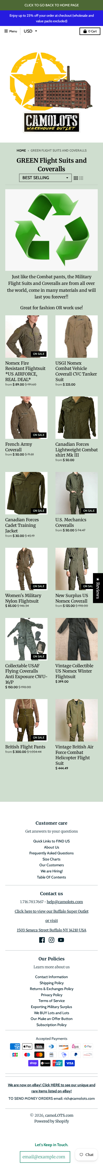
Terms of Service (52, 1000)
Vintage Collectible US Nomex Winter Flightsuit (74, 671)
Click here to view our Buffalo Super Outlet (51, 911)
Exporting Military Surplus (51, 1006)
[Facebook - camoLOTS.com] (42, 940)
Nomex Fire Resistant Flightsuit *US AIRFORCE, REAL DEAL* (25, 371)
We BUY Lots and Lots (51, 1012)
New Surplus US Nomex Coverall (71, 598)
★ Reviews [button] (98, 588)
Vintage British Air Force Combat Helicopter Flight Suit (74, 755)
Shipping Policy (52, 982)
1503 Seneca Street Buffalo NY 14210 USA (51, 930)
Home (21, 150)
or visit (51, 920)
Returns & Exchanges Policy (51, 988)
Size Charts (51, 859)
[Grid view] (76, 178)
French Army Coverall (18, 446)
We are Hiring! (52, 871)
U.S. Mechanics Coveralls (70, 522)
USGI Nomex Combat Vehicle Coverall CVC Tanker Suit (76, 371)
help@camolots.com (65, 901)
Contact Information (51, 976)
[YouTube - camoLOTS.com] (61, 940)
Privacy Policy (51, 994)
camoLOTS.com (59, 1115)
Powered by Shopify (51, 1121)
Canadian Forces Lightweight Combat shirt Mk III (76, 449)
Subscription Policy (51, 1024)
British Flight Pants (25, 746)
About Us (51, 847)
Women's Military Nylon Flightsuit (23, 598)
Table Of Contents (51, 877)
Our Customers (51, 865)
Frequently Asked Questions (51, 853)
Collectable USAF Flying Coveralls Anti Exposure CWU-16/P (26, 674)
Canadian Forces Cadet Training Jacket (22, 525)
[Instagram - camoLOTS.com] (51, 940)
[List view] (81, 178)
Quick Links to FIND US (51, 841)
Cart (92, 31)
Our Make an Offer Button (52, 1018)
